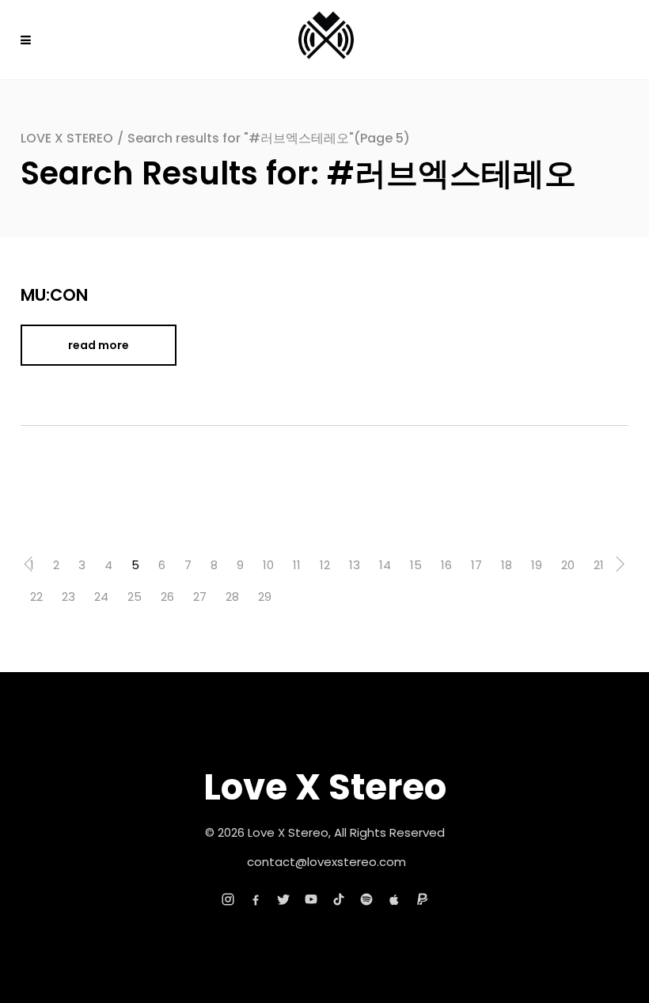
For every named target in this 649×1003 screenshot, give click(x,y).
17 (476, 565)
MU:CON (54, 294)
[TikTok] (339, 899)
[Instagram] (228, 899)
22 (36, 596)
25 (134, 596)
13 (354, 565)
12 (325, 565)
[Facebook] (256, 899)
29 (264, 596)
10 (268, 565)
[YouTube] (311, 899)
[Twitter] (283, 899)
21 (599, 565)
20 (568, 565)
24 (101, 596)
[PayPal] (422, 899)
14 (385, 565)
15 (416, 565)
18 (506, 565)
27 (200, 596)
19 (536, 565)
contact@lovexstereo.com (326, 861)
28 (232, 596)
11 (297, 565)
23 (68, 596)
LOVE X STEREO (67, 138)
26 (167, 596)
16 (446, 565)
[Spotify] (366, 899)
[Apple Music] (394, 899)
